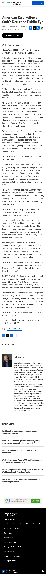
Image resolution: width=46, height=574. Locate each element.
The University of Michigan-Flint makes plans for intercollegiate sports (21, 480)
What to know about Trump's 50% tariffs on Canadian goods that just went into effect (22, 461)
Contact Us (8, 533)
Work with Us (8, 538)
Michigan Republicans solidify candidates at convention (19, 451)
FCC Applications (10, 561)
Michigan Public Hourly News (13, 547)
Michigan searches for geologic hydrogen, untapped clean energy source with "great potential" (22, 442)
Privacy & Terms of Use (12, 556)
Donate (39, 3)
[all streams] (43, 571)
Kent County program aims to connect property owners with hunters (20, 432)
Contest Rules (9, 551)
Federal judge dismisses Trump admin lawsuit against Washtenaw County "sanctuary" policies (22, 471)
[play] (3, 571)
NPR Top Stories (14, 328)
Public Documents (10, 542)
